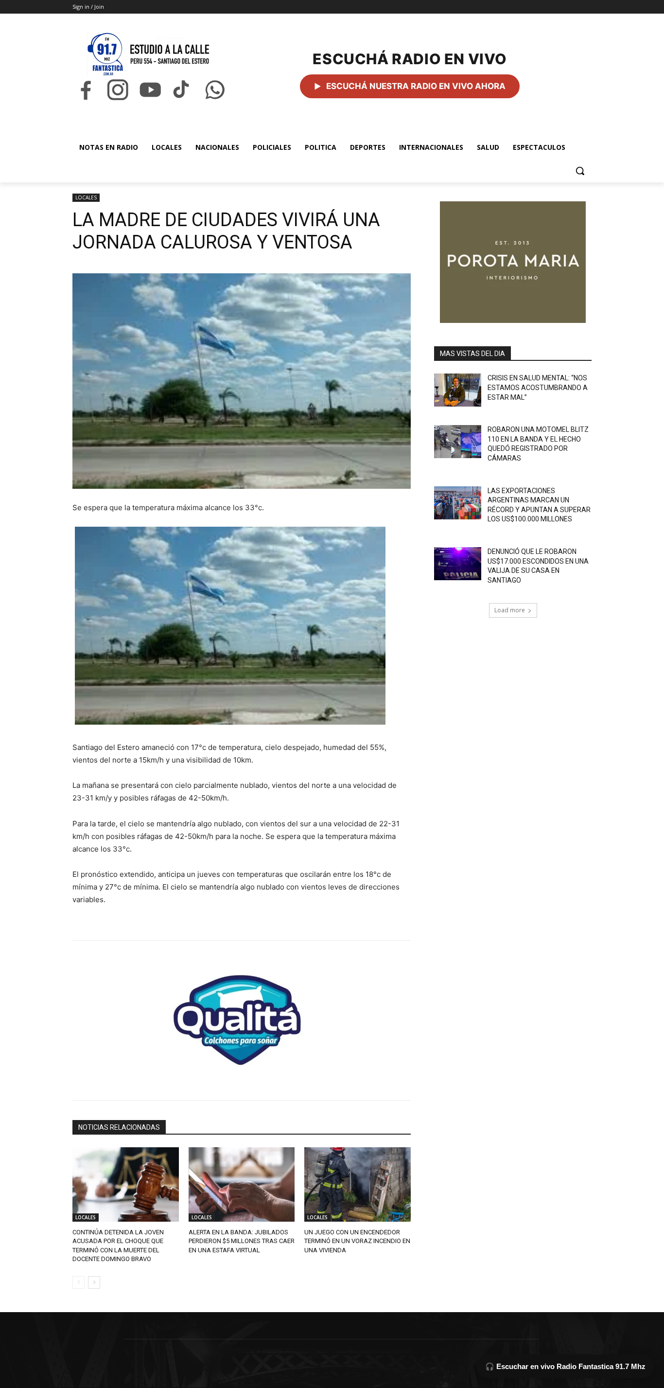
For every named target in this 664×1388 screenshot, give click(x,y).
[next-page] (94, 1282)
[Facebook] (85, 89)
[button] (580, 170)
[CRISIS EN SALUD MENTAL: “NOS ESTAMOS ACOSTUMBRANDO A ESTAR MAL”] (457, 390)
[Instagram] (118, 89)
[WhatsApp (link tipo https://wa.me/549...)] (215, 89)
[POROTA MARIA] (513, 262)
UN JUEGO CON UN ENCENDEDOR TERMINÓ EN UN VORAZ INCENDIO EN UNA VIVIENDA (357, 1240)
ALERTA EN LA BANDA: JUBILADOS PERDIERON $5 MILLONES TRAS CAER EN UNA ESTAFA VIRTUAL (242, 1240)
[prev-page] (78, 1282)
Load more (509, 610)
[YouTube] (150, 89)
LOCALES (86, 197)
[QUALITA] (242, 1016)
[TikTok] (182, 89)
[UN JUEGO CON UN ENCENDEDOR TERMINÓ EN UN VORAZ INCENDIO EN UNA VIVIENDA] (357, 1184)
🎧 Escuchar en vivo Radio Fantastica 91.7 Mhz (565, 1366)
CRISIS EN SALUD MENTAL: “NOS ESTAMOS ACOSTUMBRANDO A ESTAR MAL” (538, 387)
